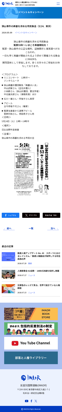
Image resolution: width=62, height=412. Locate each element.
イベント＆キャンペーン (26, 32)
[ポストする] (31, 215)
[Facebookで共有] (10, 215)
